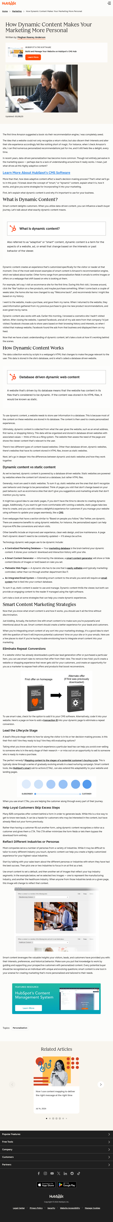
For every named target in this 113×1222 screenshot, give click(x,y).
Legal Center (19, 1208)
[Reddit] (72, 1174)
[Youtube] (52, 1174)
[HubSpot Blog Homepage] (9, 3)
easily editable (75, 568)
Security (51, 1208)
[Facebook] (38, 1174)
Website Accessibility (70, 1208)
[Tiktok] (78, 1174)
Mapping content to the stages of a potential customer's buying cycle (61, 760)
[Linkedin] (65, 1174)
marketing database (59, 548)
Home (5, 11)
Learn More (33, 57)
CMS (61, 512)
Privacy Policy (36, 1208)
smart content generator (79, 558)
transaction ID (50, 720)
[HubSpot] (56, 1196)
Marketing (17, 11)
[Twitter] (58, 1174)
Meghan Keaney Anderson (31, 37)
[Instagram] (45, 1174)
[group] (56, 1084)
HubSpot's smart (22, 768)
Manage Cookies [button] (92, 1208)
